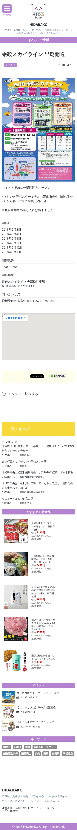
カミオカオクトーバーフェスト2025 (37, 693)
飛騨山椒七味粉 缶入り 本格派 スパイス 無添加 (43, 657)
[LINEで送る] (58, 376)
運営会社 (7, 808)
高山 (27, 747)
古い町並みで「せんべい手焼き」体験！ (25, 461)
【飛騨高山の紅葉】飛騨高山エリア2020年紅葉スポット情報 (37, 472)
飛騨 (45, 753)
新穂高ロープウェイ (44, 747)
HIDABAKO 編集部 (35, 477)
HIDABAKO (38, 24)
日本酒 (17, 747)
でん (29, 503)
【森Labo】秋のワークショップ (35, 722)
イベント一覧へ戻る (22, 394)
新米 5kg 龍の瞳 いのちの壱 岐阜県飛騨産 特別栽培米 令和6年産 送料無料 (43, 591)
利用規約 (21, 808)
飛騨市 (6, 747)
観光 (37, 753)
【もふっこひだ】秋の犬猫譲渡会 (36, 707)
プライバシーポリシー (43, 808)
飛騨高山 (26, 753)
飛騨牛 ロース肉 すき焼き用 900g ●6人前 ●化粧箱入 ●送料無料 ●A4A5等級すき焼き (43, 624)
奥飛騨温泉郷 (10, 753)
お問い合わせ (10, 810)
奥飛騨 (55, 753)
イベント (10, 65)
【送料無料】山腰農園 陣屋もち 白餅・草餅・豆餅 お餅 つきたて (43, 559)
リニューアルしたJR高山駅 (17, 498)
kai (28, 455)
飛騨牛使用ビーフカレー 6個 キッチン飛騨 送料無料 (43, 526)
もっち (30, 466)
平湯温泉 (68, 753)
